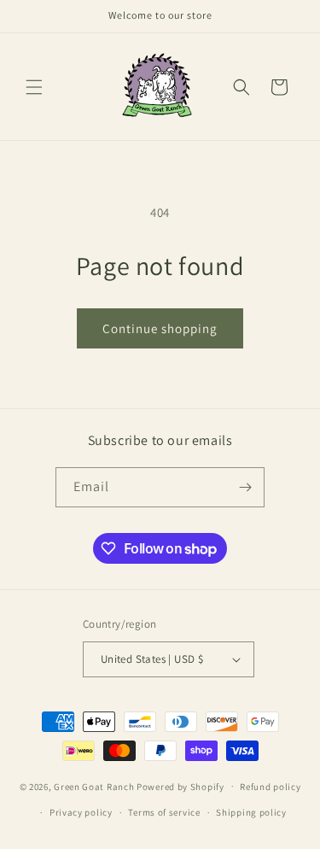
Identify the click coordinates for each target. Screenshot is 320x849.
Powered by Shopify (180, 786)
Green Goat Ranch (94, 786)
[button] (34, 87)
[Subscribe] (245, 487)
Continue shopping (160, 328)
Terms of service (164, 812)
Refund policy (270, 787)
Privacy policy (81, 812)
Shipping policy (251, 812)
